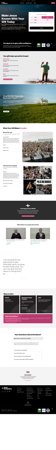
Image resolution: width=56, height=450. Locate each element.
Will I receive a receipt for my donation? (22, 338)
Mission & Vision (40, 390)
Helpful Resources (30, 388)
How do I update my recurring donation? (22, 356)
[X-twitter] (5, 391)
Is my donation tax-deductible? (20, 350)
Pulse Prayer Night (49, 395)
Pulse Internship (29, 393)
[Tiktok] (7, 391)
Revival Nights (48, 388)
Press (38, 396)
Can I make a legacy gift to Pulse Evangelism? (23, 359)
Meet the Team (39, 388)
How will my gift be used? (19, 353)
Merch (38, 398)
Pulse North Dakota (49, 390)
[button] (16, 233)
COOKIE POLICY (10, 409)
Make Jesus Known (30, 390)
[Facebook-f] (2, 391)
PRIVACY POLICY (3, 409)
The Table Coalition (30, 398)
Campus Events (48, 393)
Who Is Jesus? (19, 388)
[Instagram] (4, 391)
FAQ (38, 395)
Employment (39, 393)
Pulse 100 (28, 395)
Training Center (29, 396)
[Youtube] (9, 391)
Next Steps (19, 390)
